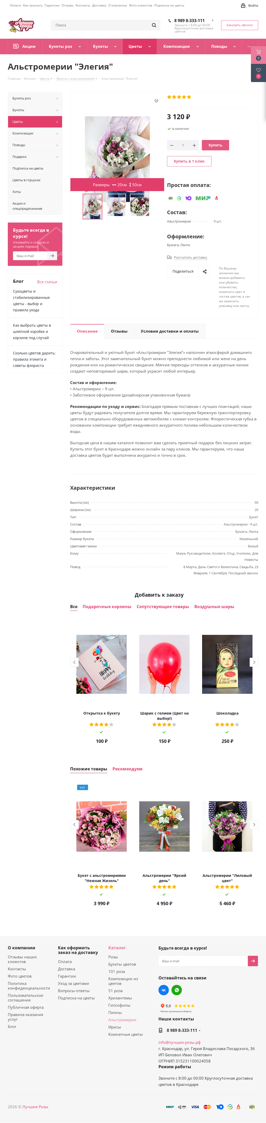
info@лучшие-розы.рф (179, 1042)
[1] (169, 97)
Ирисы (114, 1027)
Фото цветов (20, 976)
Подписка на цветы (76, 997)
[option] (101, 683)
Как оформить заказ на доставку (78, 950)
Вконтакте (163, 990)
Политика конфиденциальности (29, 986)
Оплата (65, 961)
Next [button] (254, 662)
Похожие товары (88, 769)
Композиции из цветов (123, 981)
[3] (179, 97)
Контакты (17, 968)
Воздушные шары (214, 606)
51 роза (115, 990)
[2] (174, 97)
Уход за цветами (73, 983)
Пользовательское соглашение (25, 998)
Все (73, 606)
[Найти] (154, 25)
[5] (189, 97)
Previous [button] (74, 662)
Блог (12, 1026)
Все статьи (47, 281)
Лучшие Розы (35, 1106)
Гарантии (67, 976)
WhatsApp (176, 990)
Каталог (117, 948)
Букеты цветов (122, 964)
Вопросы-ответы (74, 990)
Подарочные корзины (107, 606)
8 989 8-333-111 (189, 20)
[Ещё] (250, 46)
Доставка (66, 968)
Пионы (115, 1012)
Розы (113, 956)
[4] (184, 97)
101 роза (116, 971)
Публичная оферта (26, 1007)
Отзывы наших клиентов (22, 959)
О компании (21, 948)
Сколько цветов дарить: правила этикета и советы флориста (34, 359)
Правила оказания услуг (25, 1017)
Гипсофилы (119, 1005)
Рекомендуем (127, 769)
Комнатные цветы (125, 1034)
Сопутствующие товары (163, 606)
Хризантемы (120, 997)
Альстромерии (122, 1019)
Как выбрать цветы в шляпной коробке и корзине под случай (32, 331)
